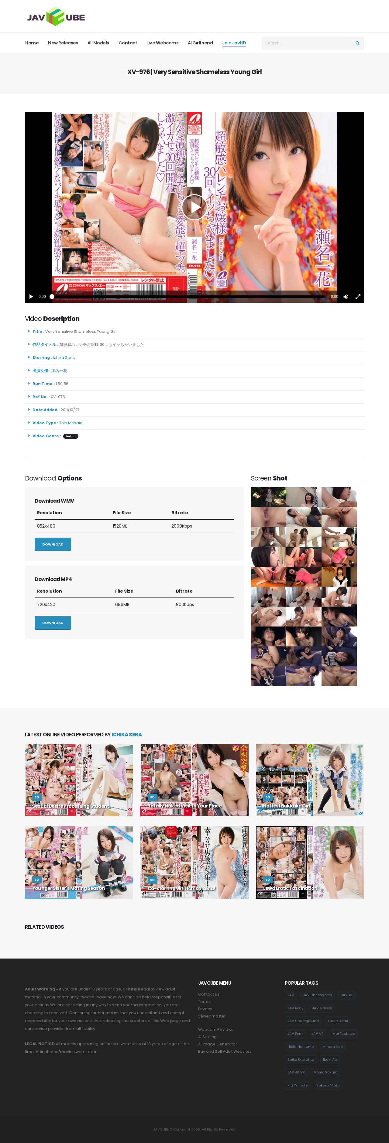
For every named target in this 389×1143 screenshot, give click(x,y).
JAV (290, 995)
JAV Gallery (322, 1008)
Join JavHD (234, 43)
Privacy (205, 1008)
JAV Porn (295, 1033)
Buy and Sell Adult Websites (225, 1051)
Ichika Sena (65, 357)
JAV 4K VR (296, 1072)
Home (32, 43)
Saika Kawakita (300, 1059)
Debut (71, 436)
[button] (346, 297)
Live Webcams (162, 43)
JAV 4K (347, 995)
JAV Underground (303, 1020)
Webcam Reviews (215, 1029)
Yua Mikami (338, 1020)
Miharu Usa (332, 1046)
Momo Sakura (326, 1072)
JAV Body (295, 1008)
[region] (194, 207)
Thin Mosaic (70, 422)
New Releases (63, 43)
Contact (128, 43)
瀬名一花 (60, 370)
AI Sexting (207, 1036)
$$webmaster (212, 1016)
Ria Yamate (297, 1085)
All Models (98, 43)
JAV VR (318, 1033)
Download (53, 544)
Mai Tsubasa (343, 1033)
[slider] (188, 297)
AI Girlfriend (200, 43)
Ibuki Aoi (330, 1059)
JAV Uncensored (317, 995)
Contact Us (208, 994)
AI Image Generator (217, 1044)
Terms (204, 1001)
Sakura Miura (328, 1085)
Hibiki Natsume (300, 1046)
